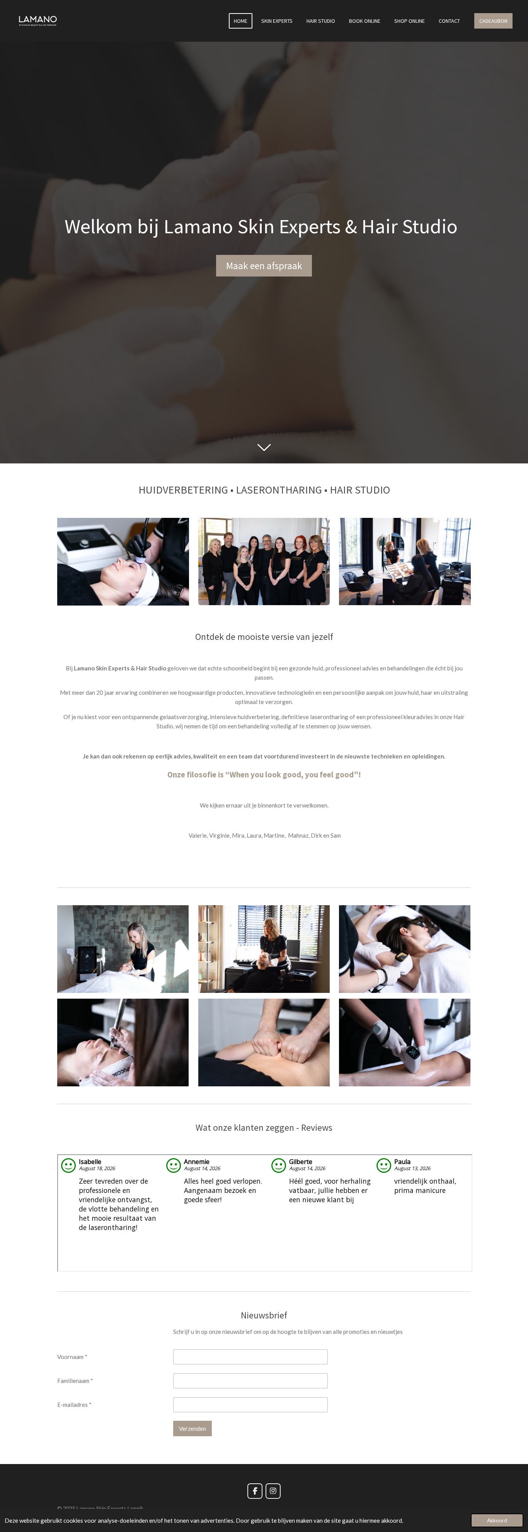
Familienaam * (75, 1380)
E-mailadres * (74, 1404)
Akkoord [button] (497, 1520)
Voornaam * (72, 1356)
